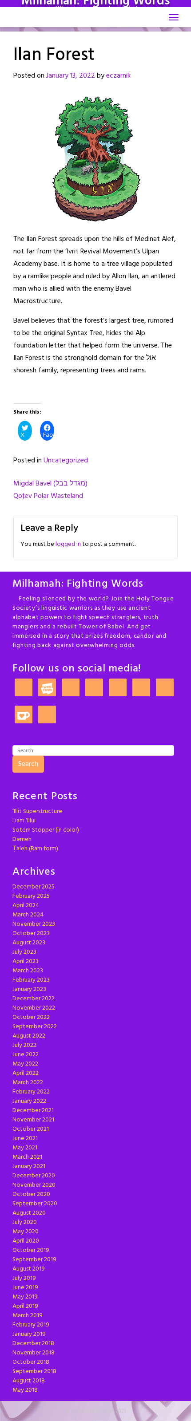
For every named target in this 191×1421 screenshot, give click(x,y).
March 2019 (27, 1315)
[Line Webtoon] (47, 688)
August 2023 (28, 943)
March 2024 (28, 915)
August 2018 (28, 1381)
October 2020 (31, 1194)
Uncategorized (66, 460)
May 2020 (25, 1232)
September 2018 (34, 1371)
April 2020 (25, 1241)
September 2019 (34, 1260)
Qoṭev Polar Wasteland (48, 496)
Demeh (22, 839)
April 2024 (25, 905)
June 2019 (25, 1288)
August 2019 (28, 1269)
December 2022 (33, 999)
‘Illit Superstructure (37, 811)
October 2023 (31, 933)
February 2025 (31, 896)
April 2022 (25, 1073)
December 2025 (33, 887)
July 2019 (24, 1278)
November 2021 (33, 1120)
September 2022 (34, 1027)
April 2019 (25, 1306)
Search (28, 764)
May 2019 (25, 1297)
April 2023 (25, 961)
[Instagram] (71, 688)
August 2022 (28, 1036)
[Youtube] (47, 715)
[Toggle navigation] (173, 17)
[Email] (165, 688)
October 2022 (31, 1017)
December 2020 (33, 1176)
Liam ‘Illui (24, 821)
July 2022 (24, 1045)
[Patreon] (23, 688)
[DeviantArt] (141, 688)
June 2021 (25, 1138)
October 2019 (30, 1250)
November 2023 (33, 924)
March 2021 (27, 1157)
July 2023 (24, 952)
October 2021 (30, 1129)
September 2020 (34, 1204)
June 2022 (25, 1055)
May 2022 (25, 1064)
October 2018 (30, 1362)
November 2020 (34, 1185)
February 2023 (31, 980)
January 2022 (29, 1101)
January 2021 (28, 1166)
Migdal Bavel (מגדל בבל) (50, 483)
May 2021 (24, 1148)
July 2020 (24, 1222)
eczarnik (118, 76)
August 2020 (29, 1213)
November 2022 (33, 1008)
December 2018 (33, 1343)
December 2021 (33, 1110)
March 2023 (27, 971)
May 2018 (25, 1390)
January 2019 (29, 1334)
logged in (68, 544)
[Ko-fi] (23, 715)
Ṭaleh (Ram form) (35, 849)
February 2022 (31, 1092)
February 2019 (30, 1325)
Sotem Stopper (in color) (45, 830)
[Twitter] (94, 688)
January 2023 (29, 989)
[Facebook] (118, 688)
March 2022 (27, 1083)
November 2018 (33, 1353)
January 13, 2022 (70, 76)
